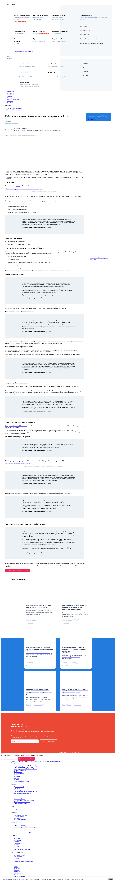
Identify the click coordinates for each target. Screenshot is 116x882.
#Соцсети (17, 868)
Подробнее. (79, 879)
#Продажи (11, 123)
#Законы (16, 870)
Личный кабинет (18, 108)
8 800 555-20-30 (8, 108)
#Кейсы (16, 123)
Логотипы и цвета (19, 848)
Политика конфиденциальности (23, 861)
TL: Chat (16, 779)
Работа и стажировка (20, 843)
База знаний (17, 818)
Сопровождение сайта (20, 803)
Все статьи (58, 111)
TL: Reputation (18, 772)
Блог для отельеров (19, 855)
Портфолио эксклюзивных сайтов (24, 800)
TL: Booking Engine (26, 766)
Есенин (18, 186)
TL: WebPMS (24, 767)
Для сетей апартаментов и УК (22, 793)
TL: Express (17, 776)
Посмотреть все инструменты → (23, 51)
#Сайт (6, 123)
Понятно (110, 879)
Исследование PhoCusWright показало (16, 426)
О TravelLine (17, 840)
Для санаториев (18, 790)
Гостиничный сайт (19, 799)
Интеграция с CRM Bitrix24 (22, 781)
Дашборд (16, 858)
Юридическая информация (22, 849)
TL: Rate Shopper (19, 773)
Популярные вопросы (20, 815)
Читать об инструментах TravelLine (17, 570)
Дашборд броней (19, 816)
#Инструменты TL (19, 876)
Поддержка (10, 91)
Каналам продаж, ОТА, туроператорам (25, 827)
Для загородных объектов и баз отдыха (25, 791)
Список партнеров (19, 825)
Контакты (17, 838)
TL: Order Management (20, 770)
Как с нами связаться (20, 819)
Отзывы (16, 846)
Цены (9, 56)
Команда (16, 844)
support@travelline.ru (35, 761)
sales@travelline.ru (55, 761)
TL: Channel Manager (25, 769)
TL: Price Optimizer (19, 775)
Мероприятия (18, 856)
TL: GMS (16, 778)
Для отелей (17, 788)
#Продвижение (18, 873)
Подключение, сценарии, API (22, 833)
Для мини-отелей (19, 787)
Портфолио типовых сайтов (22, 802)
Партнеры (17, 841)
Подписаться (91, 119)
